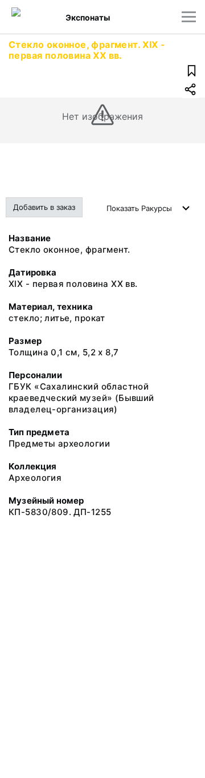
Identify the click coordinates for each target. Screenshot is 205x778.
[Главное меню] (189, 17)
